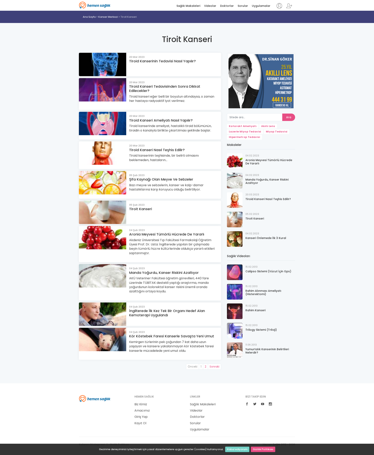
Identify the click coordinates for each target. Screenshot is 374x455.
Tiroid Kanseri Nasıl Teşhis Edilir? (157, 149)
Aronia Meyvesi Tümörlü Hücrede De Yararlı (166, 234)
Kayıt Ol (140, 423)
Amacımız (142, 410)
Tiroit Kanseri (129, 17)
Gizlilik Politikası (263, 449)
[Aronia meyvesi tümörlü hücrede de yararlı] (235, 161)
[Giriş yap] (279, 7)
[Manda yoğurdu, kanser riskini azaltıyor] (235, 180)
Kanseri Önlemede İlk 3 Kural (265, 238)
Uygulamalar (261, 6)
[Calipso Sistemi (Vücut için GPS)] (235, 272)
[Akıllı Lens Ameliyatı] (261, 81)
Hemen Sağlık (95, 5)
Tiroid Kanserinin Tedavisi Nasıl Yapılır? (162, 61)
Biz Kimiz (140, 404)
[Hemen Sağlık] (95, 398)
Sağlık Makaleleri (188, 6)
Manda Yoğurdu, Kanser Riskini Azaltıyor (164, 272)
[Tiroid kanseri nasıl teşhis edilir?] (235, 200)
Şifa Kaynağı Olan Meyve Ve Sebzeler (161, 179)
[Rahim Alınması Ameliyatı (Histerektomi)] (235, 291)
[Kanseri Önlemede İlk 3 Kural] (235, 238)
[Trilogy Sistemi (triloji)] (235, 330)
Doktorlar (227, 6)
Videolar (210, 6)
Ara (288, 117)
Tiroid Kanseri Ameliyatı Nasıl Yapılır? (161, 120)
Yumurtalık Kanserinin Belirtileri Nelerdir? (267, 350)
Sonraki (214, 367)
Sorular (243, 6)
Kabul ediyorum (237, 449)
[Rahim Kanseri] (235, 311)
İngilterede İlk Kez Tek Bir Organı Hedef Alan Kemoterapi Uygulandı (167, 312)
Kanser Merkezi (108, 17)
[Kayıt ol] (289, 7)
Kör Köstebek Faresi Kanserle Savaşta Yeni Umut (171, 336)
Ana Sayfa (89, 17)
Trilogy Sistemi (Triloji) (261, 330)
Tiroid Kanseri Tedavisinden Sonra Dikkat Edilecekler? (164, 88)
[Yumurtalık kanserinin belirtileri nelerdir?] (235, 350)
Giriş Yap (141, 417)
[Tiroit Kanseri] (235, 219)
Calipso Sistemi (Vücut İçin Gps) (268, 271)
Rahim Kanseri (255, 310)
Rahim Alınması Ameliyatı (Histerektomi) (263, 292)
